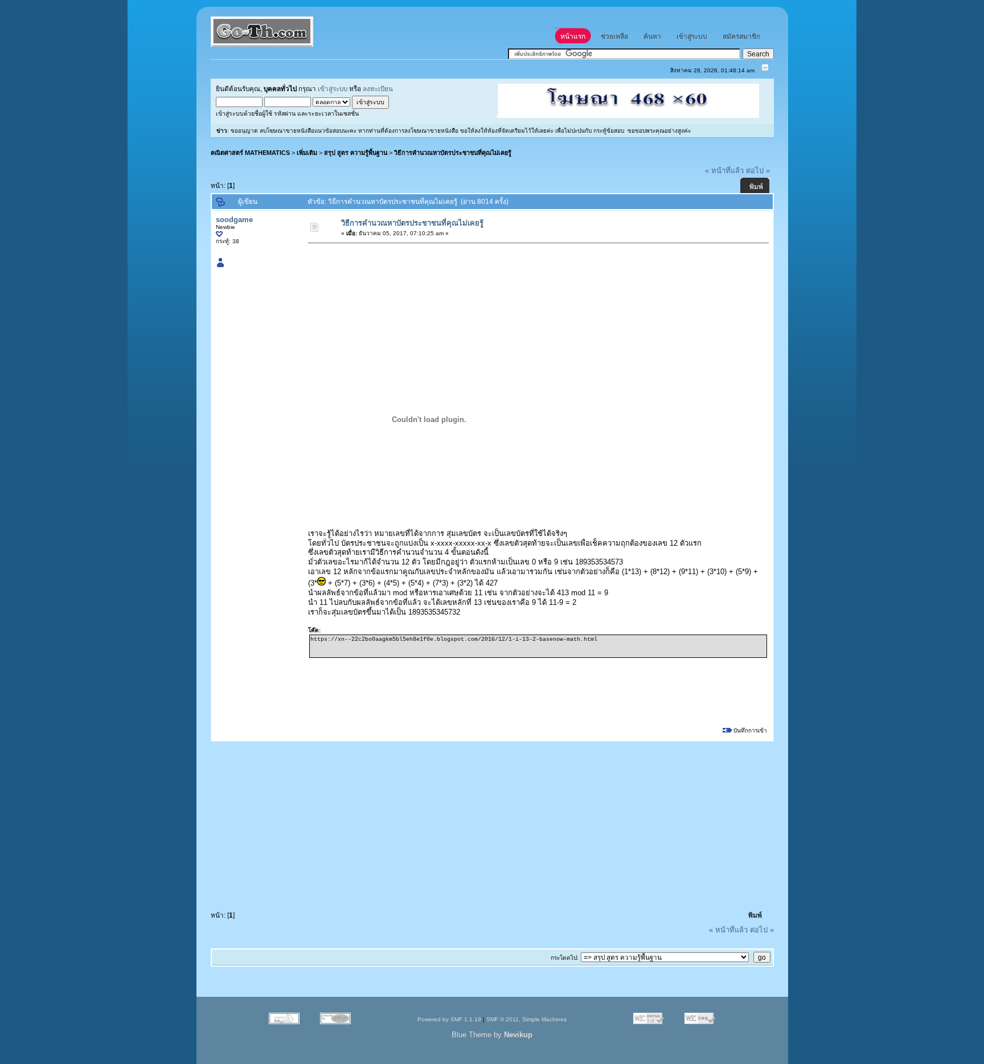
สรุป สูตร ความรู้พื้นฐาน (355, 152)
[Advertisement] (516, 274)
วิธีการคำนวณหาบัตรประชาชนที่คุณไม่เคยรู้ (452, 152)
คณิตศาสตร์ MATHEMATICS (250, 152)
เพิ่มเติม (307, 152)
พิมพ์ (756, 187)
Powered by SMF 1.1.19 (449, 1019)
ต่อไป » (758, 170)
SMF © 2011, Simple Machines (526, 1019)
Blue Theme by (492, 1034)
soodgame (234, 219)
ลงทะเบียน (378, 88)
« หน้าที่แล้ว (724, 170)
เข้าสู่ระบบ (332, 88)
